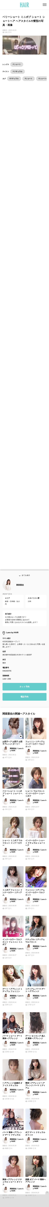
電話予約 (24, 705)
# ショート (17, 64)
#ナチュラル (14, 78)
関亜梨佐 (20, 593)
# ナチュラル (17, 71)
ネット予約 (24, 695)
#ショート (28, 78)
